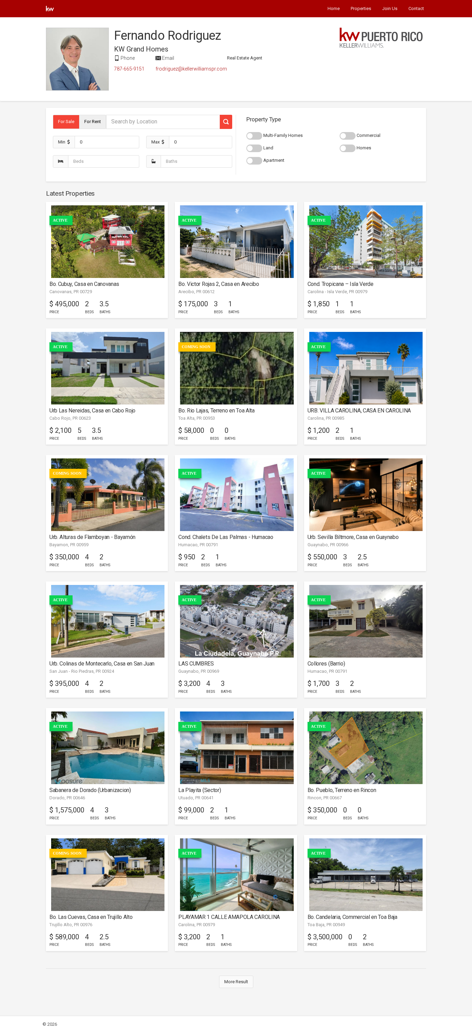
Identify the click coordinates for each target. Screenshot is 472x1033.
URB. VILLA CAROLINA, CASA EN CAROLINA (359, 410)
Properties (361, 8)
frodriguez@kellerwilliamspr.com (191, 69)
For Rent (92, 121)
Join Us (389, 8)
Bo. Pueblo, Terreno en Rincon (342, 790)
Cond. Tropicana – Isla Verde (341, 284)
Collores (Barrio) (326, 663)
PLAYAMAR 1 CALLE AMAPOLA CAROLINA (229, 917)
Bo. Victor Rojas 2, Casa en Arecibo (218, 284)
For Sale (66, 121)
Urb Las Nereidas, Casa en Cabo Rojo (92, 410)
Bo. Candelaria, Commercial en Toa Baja (352, 917)
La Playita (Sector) (199, 790)
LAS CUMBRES (196, 663)
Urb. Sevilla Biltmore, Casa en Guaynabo (353, 537)
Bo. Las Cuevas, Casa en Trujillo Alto (90, 917)
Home (334, 8)
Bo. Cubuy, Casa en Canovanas (84, 284)
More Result (236, 981)
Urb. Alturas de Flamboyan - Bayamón (92, 537)
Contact (416, 8)
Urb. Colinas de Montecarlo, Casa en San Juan (101, 663)
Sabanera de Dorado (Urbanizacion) (90, 790)
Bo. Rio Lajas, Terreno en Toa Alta (216, 410)
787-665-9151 (129, 69)
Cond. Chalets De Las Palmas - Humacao (225, 537)
